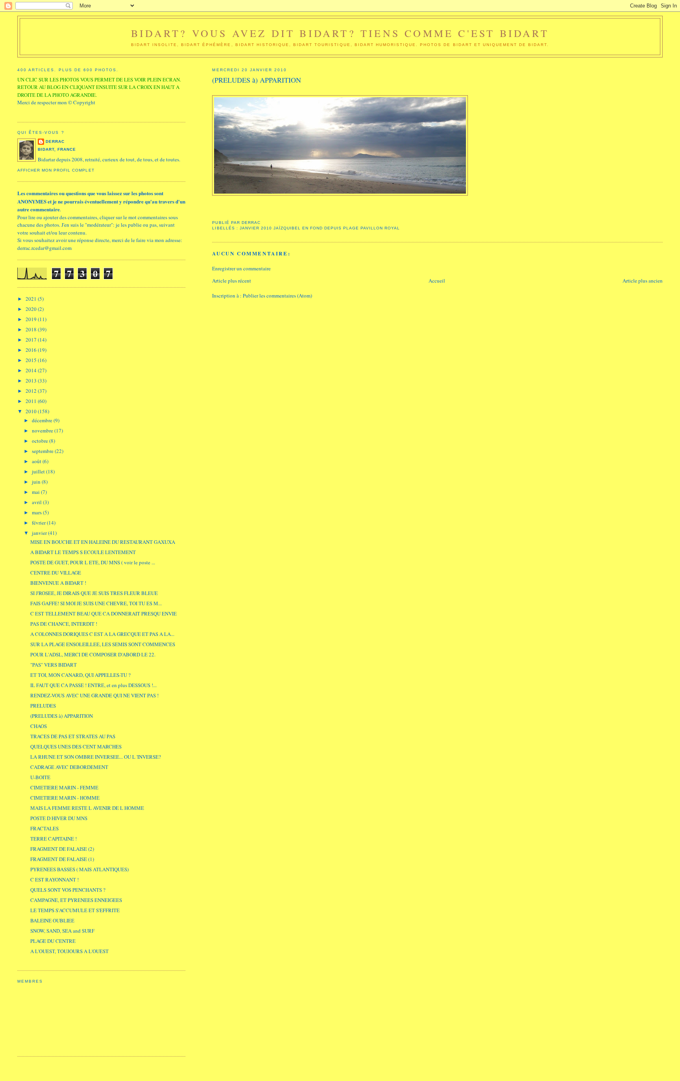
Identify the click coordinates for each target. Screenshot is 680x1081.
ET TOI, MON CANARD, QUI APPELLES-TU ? (80, 674)
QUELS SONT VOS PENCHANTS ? (67, 889)
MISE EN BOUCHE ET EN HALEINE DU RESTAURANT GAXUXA (102, 541)
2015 (32, 360)
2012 (32, 390)
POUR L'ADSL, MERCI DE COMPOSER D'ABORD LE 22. (92, 654)
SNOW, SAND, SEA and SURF (62, 930)
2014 (32, 370)
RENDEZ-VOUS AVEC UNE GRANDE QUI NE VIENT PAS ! (94, 695)
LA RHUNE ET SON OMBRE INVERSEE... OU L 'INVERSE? (95, 756)
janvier (40, 532)
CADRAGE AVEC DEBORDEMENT (69, 767)
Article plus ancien (643, 280)
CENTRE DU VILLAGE (55, 572)
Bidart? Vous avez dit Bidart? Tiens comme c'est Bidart (340, 33)
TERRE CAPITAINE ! (53, 838)
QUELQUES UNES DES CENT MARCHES (76, 746)
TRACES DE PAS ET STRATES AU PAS (72, 736)
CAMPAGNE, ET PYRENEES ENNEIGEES (76, 900)
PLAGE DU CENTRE (53, 940)
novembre (43, 430)
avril (37, 502)
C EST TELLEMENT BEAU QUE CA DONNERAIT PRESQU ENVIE (103, 613)
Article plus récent (231, 280)
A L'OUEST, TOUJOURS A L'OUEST (69, 951)
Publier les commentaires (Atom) (277, 295)
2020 (32, 308)
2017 (32, 339)
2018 (32, 329)
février (39, 522)
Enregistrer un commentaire (241, 268)
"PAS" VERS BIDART (53, 664)
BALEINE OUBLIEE (52, 920)
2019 (32, 319)
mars (37, 512)
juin (37, 481)
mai (36, 491)
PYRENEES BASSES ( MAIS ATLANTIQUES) (79, 869)
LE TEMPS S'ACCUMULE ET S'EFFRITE (75, 910)
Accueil (437, 280)
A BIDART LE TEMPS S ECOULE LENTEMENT (83, 552)
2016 (32, 349)
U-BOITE (40, 777)
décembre (43, 420)
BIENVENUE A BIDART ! (58, 582)
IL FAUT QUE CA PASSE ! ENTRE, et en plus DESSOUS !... (93, 685)
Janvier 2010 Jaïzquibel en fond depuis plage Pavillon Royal (320, 228)
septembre (43, 451)
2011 (32, 401)
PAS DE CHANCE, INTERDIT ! (63, 623)
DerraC (55, 141)
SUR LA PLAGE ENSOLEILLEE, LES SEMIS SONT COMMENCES (102, 644)
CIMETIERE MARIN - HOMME (65, 797)
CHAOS (38, 726)
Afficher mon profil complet (55, 170)
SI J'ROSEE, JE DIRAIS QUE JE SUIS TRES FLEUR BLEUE (94, 593)
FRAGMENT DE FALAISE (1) (62, 859)
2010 (32, 411)
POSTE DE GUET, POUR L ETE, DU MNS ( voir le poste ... (92, 562)
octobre (40, 440)
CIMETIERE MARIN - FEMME (64, 787)
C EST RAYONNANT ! (54, 879)
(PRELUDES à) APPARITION (61, 715)
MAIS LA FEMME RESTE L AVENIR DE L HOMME (87, 807)
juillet (39, 471)
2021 (32, 298)
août (37, 461)
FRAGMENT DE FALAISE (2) (62, 848)
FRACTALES (44, 828)
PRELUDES (43, 705)
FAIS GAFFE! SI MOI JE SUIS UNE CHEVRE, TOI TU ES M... (96, 603)
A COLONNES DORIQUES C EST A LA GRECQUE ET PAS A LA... (102, 634)
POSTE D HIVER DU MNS (58, 818)
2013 (32, 380)
